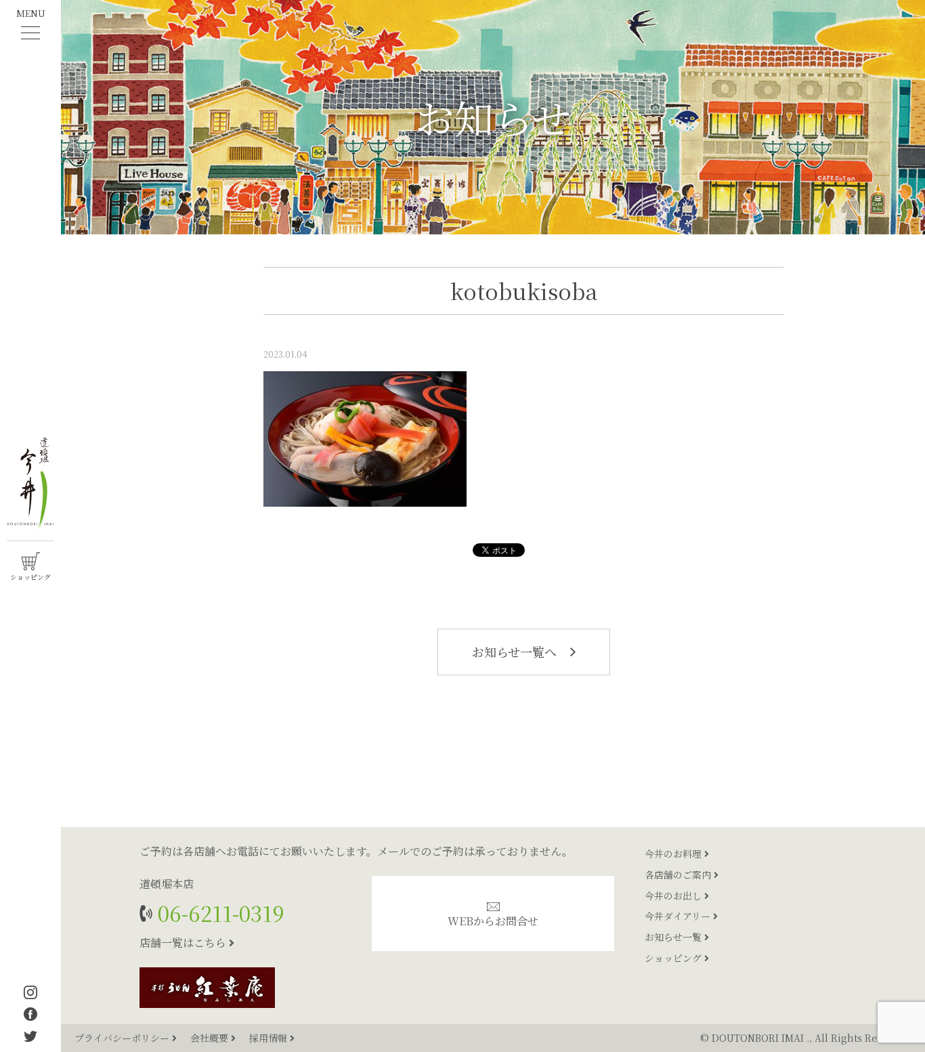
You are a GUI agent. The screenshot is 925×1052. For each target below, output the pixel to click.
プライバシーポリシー (123, 1038)
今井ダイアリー (679, 916)
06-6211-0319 (218, 913)
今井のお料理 (674, 853)
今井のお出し (674, 895)
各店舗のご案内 (679, 874)
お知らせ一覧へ (516, 651)
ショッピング (674, 958)
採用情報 (269, 1038)
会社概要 (210, 1038)
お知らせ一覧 (674, 937)
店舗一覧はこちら (184, 942)
